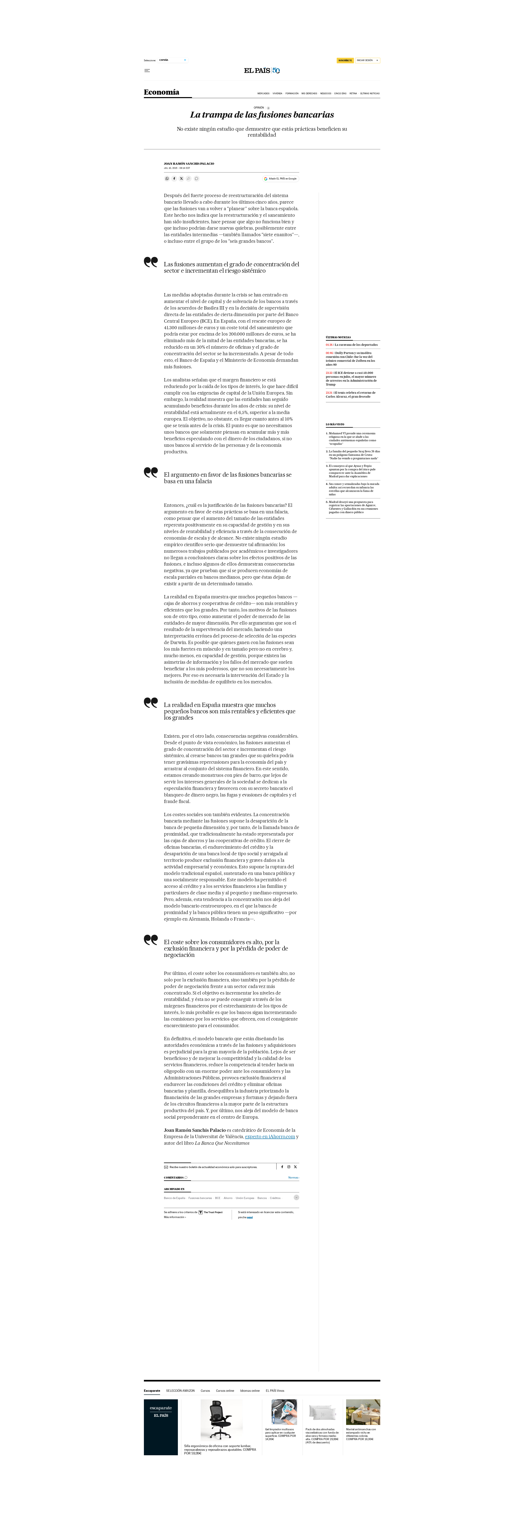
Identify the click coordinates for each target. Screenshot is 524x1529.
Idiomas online (250, 1390)
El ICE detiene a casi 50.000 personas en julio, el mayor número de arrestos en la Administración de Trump (351, 378)
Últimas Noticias (370, 93)
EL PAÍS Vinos (275, 1390)
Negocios (325, 93)
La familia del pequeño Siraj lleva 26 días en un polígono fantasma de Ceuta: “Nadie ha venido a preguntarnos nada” (354, 455)
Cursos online (225, 1390)
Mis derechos (309, 93)
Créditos (275, 1198)
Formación (292, 93)
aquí (250, 1217)
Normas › (293, 1177)
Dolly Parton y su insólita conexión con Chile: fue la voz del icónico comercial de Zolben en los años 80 (350, 358)
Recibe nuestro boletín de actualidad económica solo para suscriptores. (213, 1167)
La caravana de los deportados (356, 345)
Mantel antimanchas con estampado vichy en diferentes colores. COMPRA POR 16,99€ (361, 1434)
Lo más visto (335, 424)
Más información (174, 1217)
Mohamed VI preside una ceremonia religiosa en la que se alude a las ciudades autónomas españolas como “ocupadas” (352, 438)
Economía (162, 92)
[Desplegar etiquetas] (296, 1197)
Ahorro (228, 1198)
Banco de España (174, 1198)
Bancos (262, 1198)
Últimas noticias (338, 337)
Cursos (205, 1390)
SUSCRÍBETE (345, 60)
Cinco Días (340, 93)
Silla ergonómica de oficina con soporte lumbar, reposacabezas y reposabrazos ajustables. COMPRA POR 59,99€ (220, 1449)
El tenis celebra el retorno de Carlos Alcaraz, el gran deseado (351, 394)
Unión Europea (245, 1198)
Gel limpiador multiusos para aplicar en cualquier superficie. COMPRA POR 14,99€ (280, 1434)
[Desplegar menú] (147, 70)
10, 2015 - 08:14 (177, 168)
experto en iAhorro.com (270, 1136)
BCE (217, 1198)
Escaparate (152, 1390)
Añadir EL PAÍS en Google (282, 178)
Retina (353, 93)
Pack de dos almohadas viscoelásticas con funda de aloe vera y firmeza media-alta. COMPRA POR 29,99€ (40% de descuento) (322, 1436)
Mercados (263, 93)
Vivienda (277, 93)
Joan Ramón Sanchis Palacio (189, 164)
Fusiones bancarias (200, 1198)
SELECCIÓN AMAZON (180, 1390)
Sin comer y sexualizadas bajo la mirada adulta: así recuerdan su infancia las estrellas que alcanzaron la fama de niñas (354, 489)
